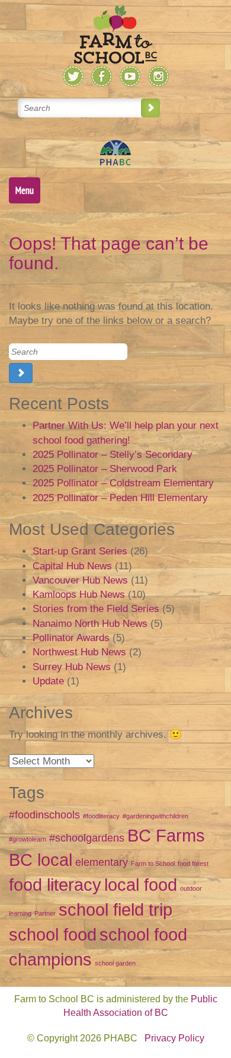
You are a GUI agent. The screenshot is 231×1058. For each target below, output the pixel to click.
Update (48, 681)
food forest (193, 863)
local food (140, 884)
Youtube (130, 76)
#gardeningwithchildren (155, 816)
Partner (45, 913)
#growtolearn (27, 839)
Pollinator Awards (71, 637)
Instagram (158, 76)
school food (53, 934)
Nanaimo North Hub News (90, 623)
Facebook (102, 76)
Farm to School (153, 863)
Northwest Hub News (79, 652)
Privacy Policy (174, 1038)
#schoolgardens (86, 838)
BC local (40, 859)
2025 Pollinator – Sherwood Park (105, 468)
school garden (115, 963)
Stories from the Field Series (96, 608)
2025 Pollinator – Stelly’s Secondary (112, 454)
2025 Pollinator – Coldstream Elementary (123, 483)
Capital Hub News (72, 566)
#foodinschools (44, 815)
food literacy (55, 884)
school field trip (115, 909)
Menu (24, 190)
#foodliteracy (101, 816)
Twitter (73, 76)
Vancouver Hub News (80, 580)
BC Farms (166, 835)
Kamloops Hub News (79, 594)
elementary (101, 862)
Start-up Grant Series (80, 551)
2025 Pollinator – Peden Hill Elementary (120, 497)
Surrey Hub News (72, 667)
